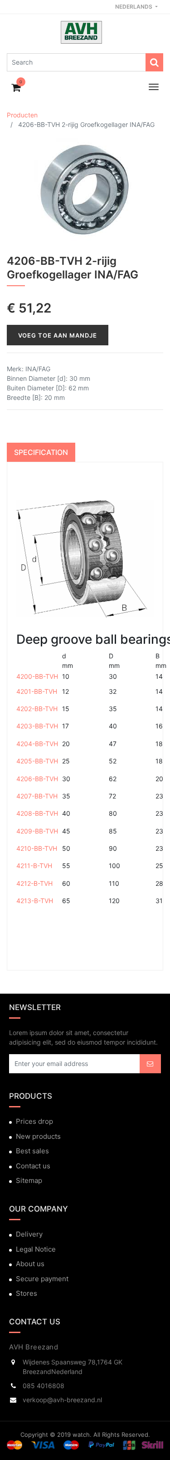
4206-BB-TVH (37, 779)
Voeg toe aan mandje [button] (57, 335)
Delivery (29, 1234)
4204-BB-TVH (37, 744)
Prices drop (34, 1121)
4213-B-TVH (34, 900)
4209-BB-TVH (37, 831)
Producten (22, 115)
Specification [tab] (41, 452)
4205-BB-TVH (37, 761)
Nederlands (134, 6)
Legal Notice (36, 1249)
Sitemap (29, 1180)
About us (30, 1263)
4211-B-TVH (34, 865)
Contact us (33, 1166)
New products (38, 1136)
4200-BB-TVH (37, 676)
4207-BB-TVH (37, 796)
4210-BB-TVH (36, 848)
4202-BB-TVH (37, 708)
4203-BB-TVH (37, 726)
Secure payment (42, 1278)
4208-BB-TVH (37, 813)
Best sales (32, 1151)
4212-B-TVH (34, 883)
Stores (26, 1293)
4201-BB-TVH (36, 691)
